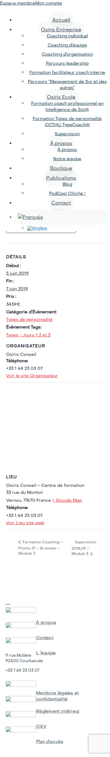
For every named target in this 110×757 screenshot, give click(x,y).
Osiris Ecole (61, 97)
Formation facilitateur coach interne (67, 72)
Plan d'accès (50, 741)
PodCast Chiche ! (67, 193)
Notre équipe (67, 159)
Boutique (61, 168)
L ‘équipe (46, 653)
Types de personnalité (29, 319)
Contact (61, 202)
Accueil (61, 19)
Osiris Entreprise (61, 29)
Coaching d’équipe (67, 45)
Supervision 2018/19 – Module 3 (84, 547)
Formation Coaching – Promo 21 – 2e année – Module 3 (40, 547)
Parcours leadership (67, 63)
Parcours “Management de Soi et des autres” (67, 84)
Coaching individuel (67, 36)
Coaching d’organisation (67, 54)
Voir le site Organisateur (32, 376)
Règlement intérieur (58, 711)
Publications (61, 177)
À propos (61, 143)
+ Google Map (67, 500)
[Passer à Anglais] (67, 228)
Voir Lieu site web (25, 523)
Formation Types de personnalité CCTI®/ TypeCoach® (67, 121)
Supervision (67, 134)
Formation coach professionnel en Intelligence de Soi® (67, 106)
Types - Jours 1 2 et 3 (28, 335)
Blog (67, 184)
